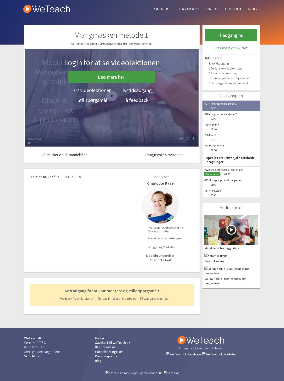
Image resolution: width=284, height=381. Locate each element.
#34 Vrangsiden (213, 193)
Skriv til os (31, 356)
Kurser (160, 9)
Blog (98, 361)
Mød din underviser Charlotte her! (160, 257)
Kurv (253, 9)
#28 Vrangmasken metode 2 (220, 116)
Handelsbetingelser (109, 351)
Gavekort (189, 9)
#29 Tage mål (211, 127)
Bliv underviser (105, 347)
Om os (212, 9)
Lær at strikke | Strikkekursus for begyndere (106, 43)
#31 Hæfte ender (214, 148)
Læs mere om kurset (231, 48)
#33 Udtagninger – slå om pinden (223, 182)
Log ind (233, 9)
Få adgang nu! (231, 35)
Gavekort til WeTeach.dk (112, 342)
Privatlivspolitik (106, 356)
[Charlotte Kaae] (160, 205)
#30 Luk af (210, 137)
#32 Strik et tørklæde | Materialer (223, 172)
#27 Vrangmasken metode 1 (220, 106)
